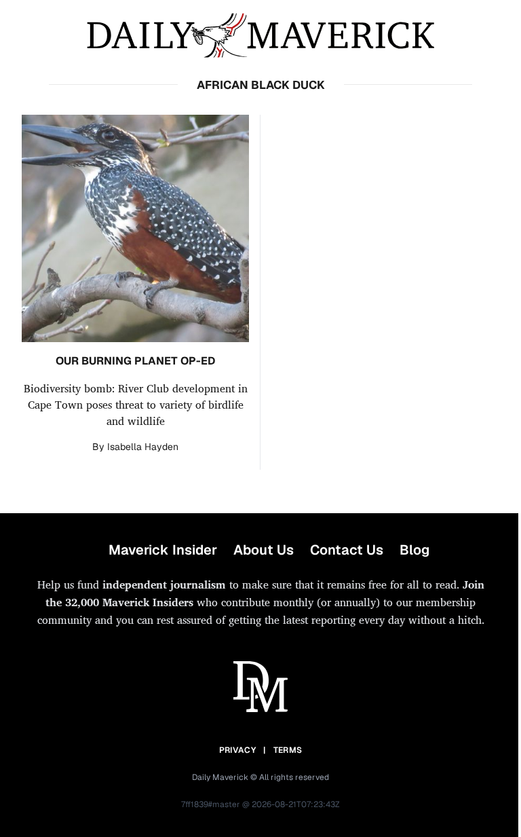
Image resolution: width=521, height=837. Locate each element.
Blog (414, 550)
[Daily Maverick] (260, 36)
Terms (288, 750)
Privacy (237, 750)
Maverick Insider (163, 550)
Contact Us (346, 550)
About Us (263, 550)
